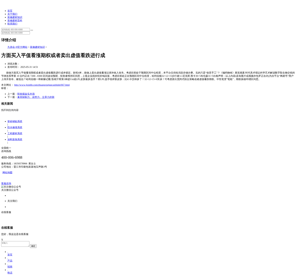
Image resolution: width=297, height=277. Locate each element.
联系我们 (12, 23)
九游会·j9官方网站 (17, 47)
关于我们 (12, 14)
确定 (33, 246)
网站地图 (7, 172)
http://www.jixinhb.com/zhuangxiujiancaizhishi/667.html (42, 85)
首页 (9, 10)
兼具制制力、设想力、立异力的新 (35, 97)
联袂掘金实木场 (26, 94)
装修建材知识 (14, 17)
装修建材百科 (14, 20)
